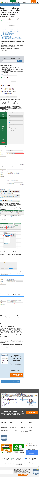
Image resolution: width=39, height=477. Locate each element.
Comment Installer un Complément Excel (7, 26)
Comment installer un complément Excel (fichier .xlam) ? (11, 37)
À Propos (3, 425)
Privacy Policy (7, 459)
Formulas (31, 425)
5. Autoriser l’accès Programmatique (8, 33)
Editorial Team (4, 20)
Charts (30, 430)
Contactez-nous (4, 430)
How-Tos (31, 427)
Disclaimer (3, 458)
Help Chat (12, 433)
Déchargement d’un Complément (6, 34)
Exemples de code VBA (15, 2)
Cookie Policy (12, 459)
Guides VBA (24, 2)
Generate (20, 60)
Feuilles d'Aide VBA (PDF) (32, 447)
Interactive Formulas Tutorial (33, 434)
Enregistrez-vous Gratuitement (32, 452)
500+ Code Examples (24, 431)
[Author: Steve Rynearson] (10, 19)
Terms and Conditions (18, 459)
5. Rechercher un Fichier (6, 32)
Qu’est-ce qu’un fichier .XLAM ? (7, 36)
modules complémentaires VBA (15, 255)
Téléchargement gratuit (16, 375)
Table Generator (13, 430)
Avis (2, 433)
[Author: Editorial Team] (1, 19)
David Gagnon (21, 21)
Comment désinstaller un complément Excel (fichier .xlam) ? (12, 38)
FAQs (1, 35)
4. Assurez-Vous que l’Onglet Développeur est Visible (10, 31)
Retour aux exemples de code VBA (10, 4)
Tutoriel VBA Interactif (22, 428)
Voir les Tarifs (33, 1)
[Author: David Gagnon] (18, 19)
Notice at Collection (34, 459)
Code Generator (23, 425)
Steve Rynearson (13, 20)
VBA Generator (13, 427)
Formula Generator (14, 425)
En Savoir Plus (32, 412)
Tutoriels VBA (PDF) (31, 449)
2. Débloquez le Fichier (5, 28)
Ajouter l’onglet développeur (9, 216)
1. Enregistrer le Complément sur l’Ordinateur (9, 27)
